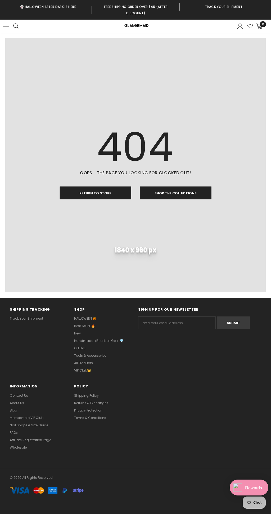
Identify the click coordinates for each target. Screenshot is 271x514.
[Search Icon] (21, 26)
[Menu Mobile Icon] (6, 26)
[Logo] (136, 26)
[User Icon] (240, 26)
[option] (48, 6)
